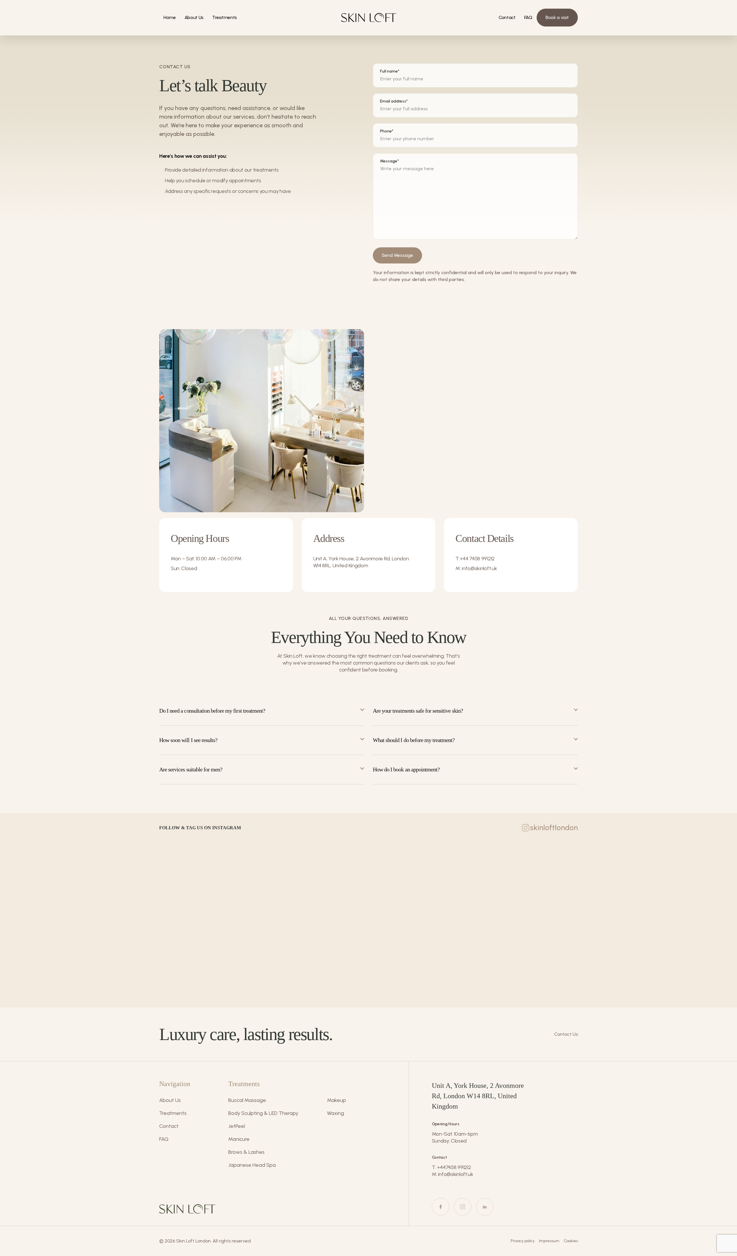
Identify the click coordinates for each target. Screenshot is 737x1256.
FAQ (528, 17)
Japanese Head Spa (252, 1165)
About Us (194, 17)
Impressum (549, 1240)
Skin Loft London (193, 1241)
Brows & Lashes (246, 1152)
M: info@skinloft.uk (476, 568)
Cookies (571, 1240)
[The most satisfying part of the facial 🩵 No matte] (221, 883)
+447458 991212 (454, 1167)
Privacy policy (523, 1240)
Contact (507, 17)
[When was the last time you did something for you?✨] (516, 883)
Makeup (336, 1100)
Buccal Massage (247, 1100)
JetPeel (236, 1126)
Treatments (224, 17)
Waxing (335, 1113)
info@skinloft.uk (455, 1174)
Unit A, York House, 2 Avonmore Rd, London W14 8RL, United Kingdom (361, 562)
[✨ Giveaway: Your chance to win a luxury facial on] (73, 966)
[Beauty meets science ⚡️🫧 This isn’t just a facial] (73, 883)
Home (170, 17)
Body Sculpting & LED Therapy (263, 1113)
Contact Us (566, 1034)
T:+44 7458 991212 (475, 558)
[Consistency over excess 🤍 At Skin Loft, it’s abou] (663, 883)
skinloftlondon (554, 827)
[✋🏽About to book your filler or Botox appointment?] (368, 883)
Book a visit (557, 17)
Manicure (239, 1139)
